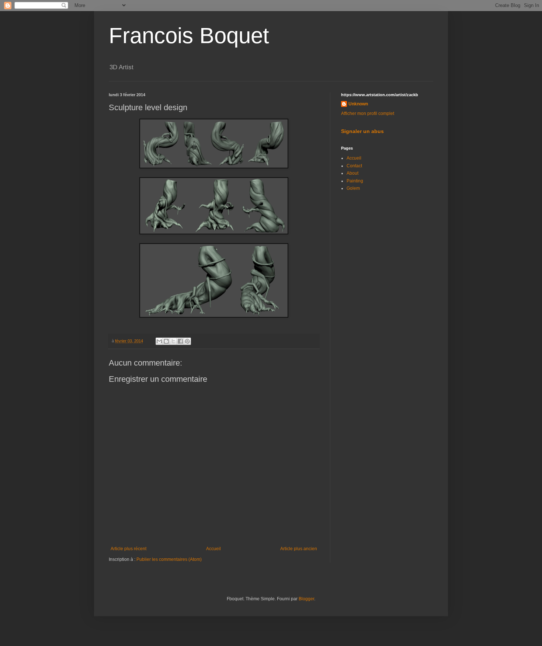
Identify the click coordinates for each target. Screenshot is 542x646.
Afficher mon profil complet (367, 113)
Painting (355, 181)
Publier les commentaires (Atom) (169, 559)
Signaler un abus (362, 131)
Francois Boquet (189, 35)
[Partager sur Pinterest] (187, 341)
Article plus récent (128, 548)
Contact (354, 165)
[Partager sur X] (173, 341)
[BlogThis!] (166, 341)
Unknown (358, 103)
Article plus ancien (298, 548)
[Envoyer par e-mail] (159, 341)
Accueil (213, 548)
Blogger (306, 598)
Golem (353, 188)
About (352, 173)
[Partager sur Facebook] (180, 341)
